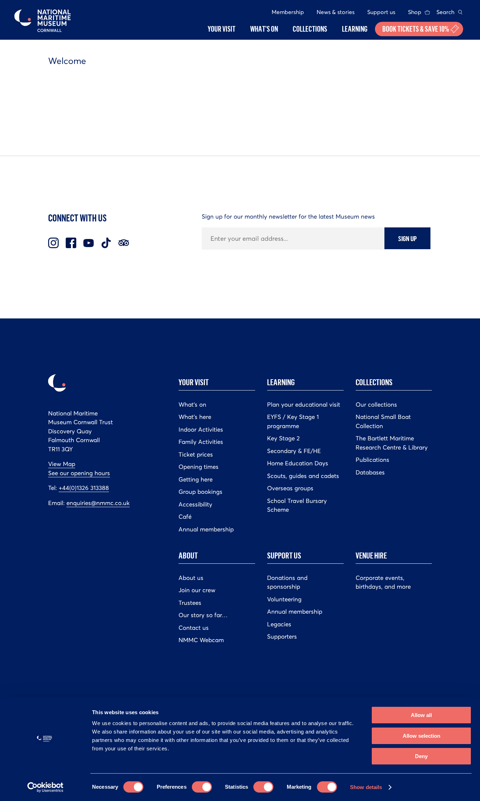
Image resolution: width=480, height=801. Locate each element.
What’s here (195, 417)
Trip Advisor (123, 243)
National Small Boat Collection (383, 421)
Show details (366, 787)
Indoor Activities (201, 429)
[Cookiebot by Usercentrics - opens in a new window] (45, 787)
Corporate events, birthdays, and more (383, 582)
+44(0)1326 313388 (84, 488)
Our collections (376, 404)
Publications (372, 460)
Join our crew (197, 590)
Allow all (421, 715)
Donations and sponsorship (287, 582)
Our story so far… (203, 615)
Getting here (196, 479)
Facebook (71, 243)
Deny (421, 756)
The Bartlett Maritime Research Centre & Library (392, 442)
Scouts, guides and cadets (303, 476)
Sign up (407, 238)
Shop (414, 11)
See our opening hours (79, 473)
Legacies (279, 624)
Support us (381, 11)
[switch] (202, 787)
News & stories (336, 11)
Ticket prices (196, 454)
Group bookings (200, 492)
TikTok (106, 243)
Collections (374, 382)
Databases (370, 472)
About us (191, 578)
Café (185, 517)
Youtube (88, 243)
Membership (288, 11)
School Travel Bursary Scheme (297, 505)
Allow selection (421, 736)
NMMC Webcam (201, 640)
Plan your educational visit (303, 404)
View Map (61, 464)
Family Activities (201, 442)
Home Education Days (297, 463)
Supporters (282, 636)
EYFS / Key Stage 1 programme (293, 421)
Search (445, 11)
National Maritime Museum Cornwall (42, 21)
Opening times (199, 467)
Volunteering (284, 599)
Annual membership (206, 529)
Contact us (194, 628)
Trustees (190, 603)
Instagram (53, 243)
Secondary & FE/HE (294, 451)
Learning (281, 382)
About (188, 555)
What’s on (192, 404)
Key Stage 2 (283, 438)
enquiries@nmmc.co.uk (98, 503)
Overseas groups (290, 488)
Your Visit (194, 382)
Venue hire (371, 555)
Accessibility (195, 504)
